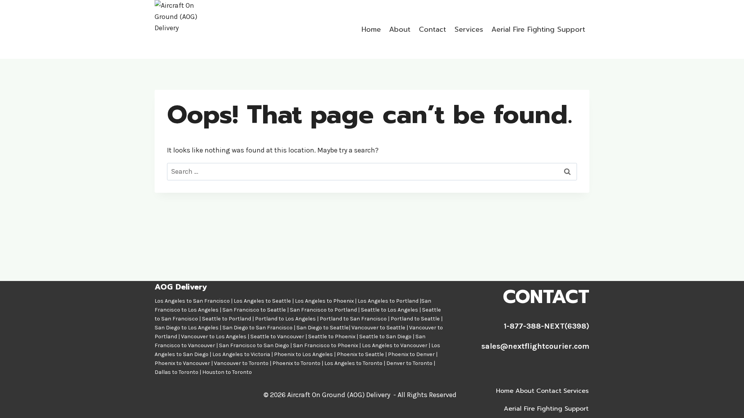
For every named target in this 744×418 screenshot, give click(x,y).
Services (469, 29)
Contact (432, 29)
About (399, 29)
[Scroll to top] (726, 404)
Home (371, 29)
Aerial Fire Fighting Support (538, 29)
